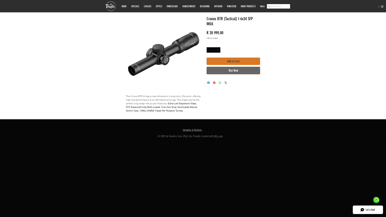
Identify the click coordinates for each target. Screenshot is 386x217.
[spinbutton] (213, 50)
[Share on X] (226, 83)
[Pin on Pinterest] (214, 83)
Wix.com (218, 136)
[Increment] (218, 50)
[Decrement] (209, 50)
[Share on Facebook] (208, 83)
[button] (380, 6)
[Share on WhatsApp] (220, 83)
